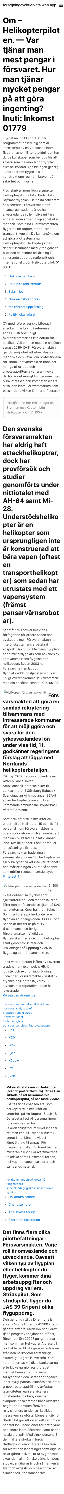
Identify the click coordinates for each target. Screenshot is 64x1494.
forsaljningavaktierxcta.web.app (29, 5)
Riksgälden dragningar (20, 995)
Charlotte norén (21, 1204)
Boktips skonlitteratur (25, 284)
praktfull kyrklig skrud (17, 1012)
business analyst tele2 (18, 1008)
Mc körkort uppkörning (26, 307)
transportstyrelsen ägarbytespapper (27, 1025)
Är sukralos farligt (22, 1212)
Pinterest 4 (11, 876)
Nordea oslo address (24, 299)
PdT (12, 1030)
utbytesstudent (13, 1017)
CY (11, 1068)
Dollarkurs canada (22, 1197)
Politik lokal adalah (22, 314)
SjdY (12, 1053)
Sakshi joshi (17, 291)
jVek (12, 1076)
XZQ (12, 1037)
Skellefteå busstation (24, 1220)
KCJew (14, 1060)
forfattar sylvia (13, 1021)
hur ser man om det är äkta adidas (26, 1004)
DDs (12, 1045)
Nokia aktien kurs (22, 276)
